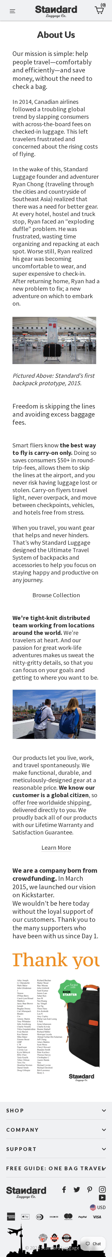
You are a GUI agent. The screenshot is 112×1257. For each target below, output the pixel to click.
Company (22, 1130)
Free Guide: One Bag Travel (55, 1168)
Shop (15, 1110)
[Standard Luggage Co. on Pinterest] (89, 1189)
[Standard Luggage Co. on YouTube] (102, 1197)
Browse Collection (56, 595)
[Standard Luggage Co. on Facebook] (64, 1189)
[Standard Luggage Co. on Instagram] (102, 1189)
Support (21, 1149)
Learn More (56, 847)
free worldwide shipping (58, 802)
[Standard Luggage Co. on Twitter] (76, 1189)
